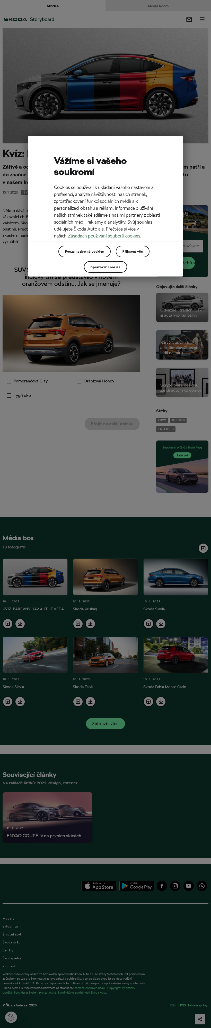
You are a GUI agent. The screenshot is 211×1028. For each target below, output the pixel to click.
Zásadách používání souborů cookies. (104, 235)
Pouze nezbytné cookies (84, 251)
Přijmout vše (132, 251)
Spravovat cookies (105, 267)
